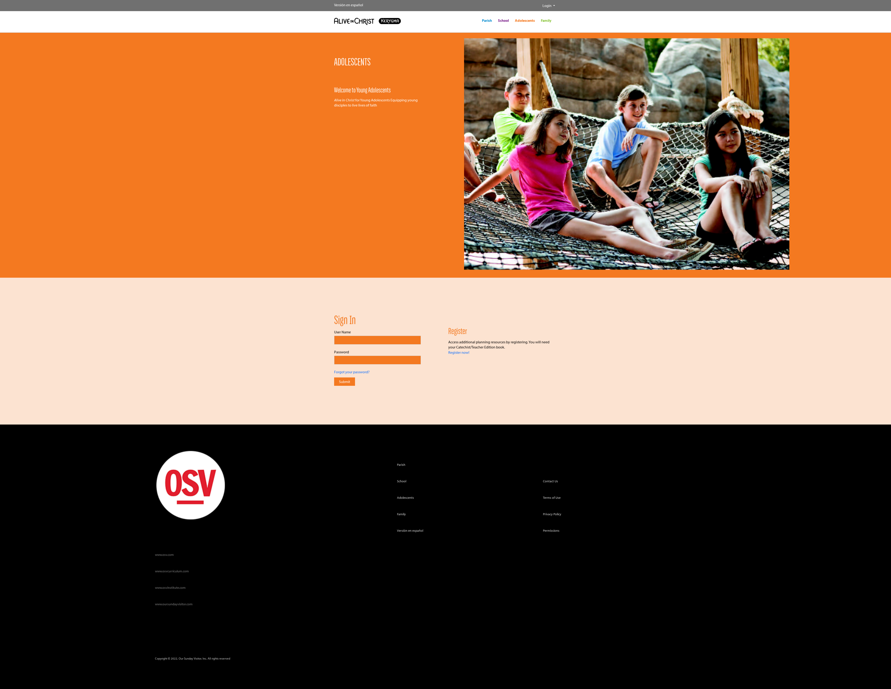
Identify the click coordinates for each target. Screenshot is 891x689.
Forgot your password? (352, 372)
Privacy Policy (552, 514)
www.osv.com (164, 554)
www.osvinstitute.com (170, 587)
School (401, 481)
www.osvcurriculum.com (172, 571)
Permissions (551, 530)
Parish (401, 464)
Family (401, 514)
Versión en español (348, 5)
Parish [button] (487, 20)
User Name (342, 332)
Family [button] (546, 20)
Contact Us (550, 481)
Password (341, 352)
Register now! (458, 352)
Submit (344, 381)
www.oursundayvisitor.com (174, 604)
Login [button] (547, 5)
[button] (539, 4)
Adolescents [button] (525, 20)
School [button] (503, 20)
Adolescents (405, 497)
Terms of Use (552, 497)
